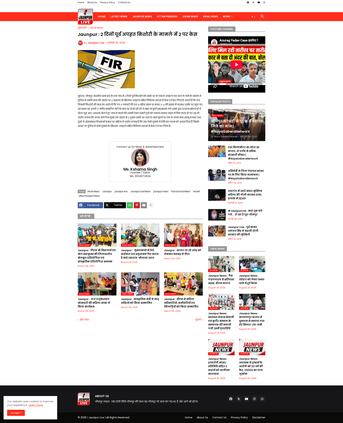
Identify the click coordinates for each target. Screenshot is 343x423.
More (226, 16)
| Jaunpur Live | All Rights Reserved (108, 417)
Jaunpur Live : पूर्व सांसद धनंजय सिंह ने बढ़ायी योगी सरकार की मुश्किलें (243, 230)
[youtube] (259, 2)
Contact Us (124, 2)
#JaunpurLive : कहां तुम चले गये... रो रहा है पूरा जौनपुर (245, 212)
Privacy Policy (107, 2)
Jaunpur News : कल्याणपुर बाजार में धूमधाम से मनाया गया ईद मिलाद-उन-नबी (252, 319)
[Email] (144, 205)
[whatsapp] (264, 2)
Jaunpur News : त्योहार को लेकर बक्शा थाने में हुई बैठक (251, 279)
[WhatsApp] (130, 205)
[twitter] (253, 2)
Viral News (210, 16)
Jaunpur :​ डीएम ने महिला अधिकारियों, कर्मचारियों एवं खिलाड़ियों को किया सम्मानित (181, 302)
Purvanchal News (180, 191)
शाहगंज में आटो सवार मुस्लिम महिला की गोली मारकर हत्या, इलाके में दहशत (245, 194)
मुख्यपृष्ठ (82, 27)
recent (196, 191)
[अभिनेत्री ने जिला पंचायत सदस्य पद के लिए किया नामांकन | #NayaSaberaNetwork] (217, 175)
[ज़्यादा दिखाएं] (151, 205)
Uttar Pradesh (167, 16)
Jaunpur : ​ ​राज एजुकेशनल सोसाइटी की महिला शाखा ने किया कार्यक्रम (94, 302)
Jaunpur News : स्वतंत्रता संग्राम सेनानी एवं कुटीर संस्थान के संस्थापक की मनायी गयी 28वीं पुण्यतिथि (221, 321)
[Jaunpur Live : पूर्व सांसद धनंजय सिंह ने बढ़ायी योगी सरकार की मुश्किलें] (217, 231)
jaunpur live (121, 191)
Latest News (119, 16)
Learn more (36, 405)
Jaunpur (107, 191)
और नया (84, 319)
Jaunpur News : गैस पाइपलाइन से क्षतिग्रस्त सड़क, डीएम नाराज (221, 279)
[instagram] (254, 399)
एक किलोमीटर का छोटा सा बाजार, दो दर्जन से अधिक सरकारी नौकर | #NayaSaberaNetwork (243, 153)
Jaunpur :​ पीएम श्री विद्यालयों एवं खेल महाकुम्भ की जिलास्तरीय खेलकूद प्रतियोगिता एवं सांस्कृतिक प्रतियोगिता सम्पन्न (97, 256)
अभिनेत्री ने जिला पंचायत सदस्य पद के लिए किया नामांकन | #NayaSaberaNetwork (246, 174)
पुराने (198, 319)
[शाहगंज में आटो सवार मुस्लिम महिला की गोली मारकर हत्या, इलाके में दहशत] (217, 195)
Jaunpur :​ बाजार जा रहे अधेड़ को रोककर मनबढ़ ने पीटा (182, 252)
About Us (92, 2)
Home (81, 2)
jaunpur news (160, 191)
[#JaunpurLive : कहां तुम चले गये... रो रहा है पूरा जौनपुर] (217, 215)
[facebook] (248, 2)
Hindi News (96, 27)
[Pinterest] (137, 205)
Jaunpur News (142, 16)
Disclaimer (258, 417)
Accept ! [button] (16, 413)
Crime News (190, 16)
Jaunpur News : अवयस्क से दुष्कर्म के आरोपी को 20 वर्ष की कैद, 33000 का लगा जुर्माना (251, 366)
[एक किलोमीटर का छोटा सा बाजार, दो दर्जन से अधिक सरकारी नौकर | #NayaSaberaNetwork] (217, 151)
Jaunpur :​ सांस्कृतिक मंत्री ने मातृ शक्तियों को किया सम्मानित (140, 301)
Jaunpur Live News (140, 191)
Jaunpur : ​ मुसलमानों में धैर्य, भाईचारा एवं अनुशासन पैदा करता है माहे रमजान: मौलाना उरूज (140, 254)
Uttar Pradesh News (89, 195)
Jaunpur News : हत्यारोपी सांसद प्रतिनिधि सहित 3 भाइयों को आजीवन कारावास (219, 366)
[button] (253, 16)
